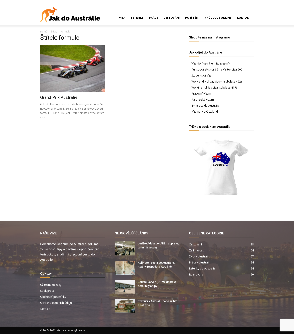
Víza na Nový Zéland (204, 111)
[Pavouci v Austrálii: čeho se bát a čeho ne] (125, 306)
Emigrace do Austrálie (205, 105)
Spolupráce (47, 291)
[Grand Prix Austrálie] (72, 68)
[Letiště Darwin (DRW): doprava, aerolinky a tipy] (125, 287)
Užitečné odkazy (50, 285)
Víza (122, 17)
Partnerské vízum (202, 99)
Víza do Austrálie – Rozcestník (210, 63)
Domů (43, 31)
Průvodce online (218, 17)
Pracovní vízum (201, 93)
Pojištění (192, 17)
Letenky (137, 17)
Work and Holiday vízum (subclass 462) (216, 81)
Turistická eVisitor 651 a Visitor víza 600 (216, 69)
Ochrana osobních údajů (56, 303)
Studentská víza (201, 75)
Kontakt (244, 17)
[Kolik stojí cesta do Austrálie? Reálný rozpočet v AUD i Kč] (125, 268)
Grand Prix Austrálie (58, 97)
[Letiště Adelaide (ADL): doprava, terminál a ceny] (125, 248)
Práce (153, 17)
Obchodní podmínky (53, 297)
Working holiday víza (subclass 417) (214, 87)
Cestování (172, 17)
